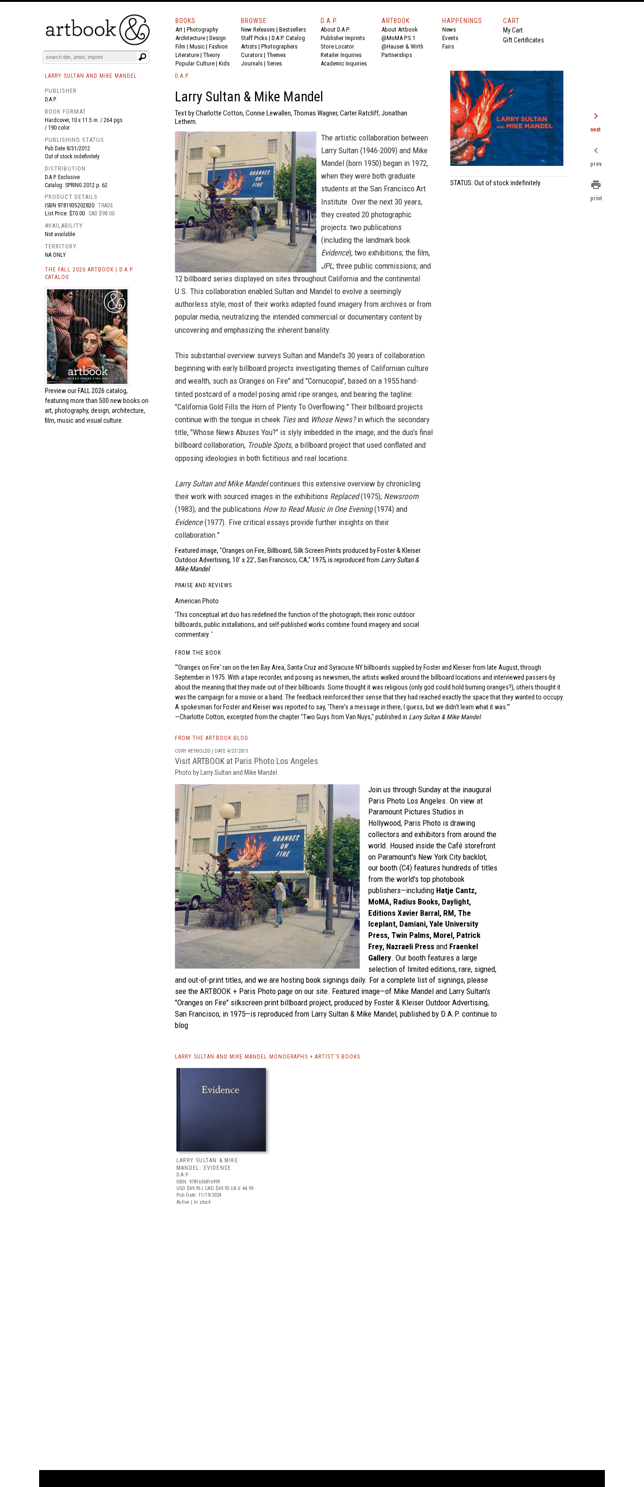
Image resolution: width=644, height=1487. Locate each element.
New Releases (258, 29)
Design (217, 37)
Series (274, 63)
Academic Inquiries (344, 63)
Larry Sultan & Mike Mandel (353, 1014)
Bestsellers (292, 29)
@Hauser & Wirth (402, 46)
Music (197, 46)
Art (178, 29)
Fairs (448, 46)
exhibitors (429, 834)
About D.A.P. (335, 29)
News (449, 29)
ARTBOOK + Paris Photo (238, 991)
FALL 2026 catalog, (103, 390)
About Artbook (399, 29)
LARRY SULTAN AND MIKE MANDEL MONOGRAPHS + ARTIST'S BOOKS (267, 1056)
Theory (211, 54)
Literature (187, 54)
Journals (252, 63)
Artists (249, 46)
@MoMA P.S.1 (398, 37)
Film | (182, 46)
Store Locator (337, 46)
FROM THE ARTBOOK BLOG (211, 738)
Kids (224, 63)
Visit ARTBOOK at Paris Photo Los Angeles (246, 766)
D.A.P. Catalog (288, 37)
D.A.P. (51, 99)
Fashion (218, 46)
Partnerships (396, 54)
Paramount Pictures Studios (412, 811)
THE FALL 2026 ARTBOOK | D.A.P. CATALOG (89, 273)
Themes (276, 54)
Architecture (190, 37)
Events (450, 37)
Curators (252, 54)
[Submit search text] (142, 57)
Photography (202, 29)
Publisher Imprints (343, 37)
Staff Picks (254, 37)
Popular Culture (195, 63)
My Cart (513, 30)
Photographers (279, 46)
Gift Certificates (523, 40)
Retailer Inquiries (341, 54)
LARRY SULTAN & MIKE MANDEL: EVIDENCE (207, 1164)
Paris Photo (422, 823)
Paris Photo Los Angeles (407, 800)
